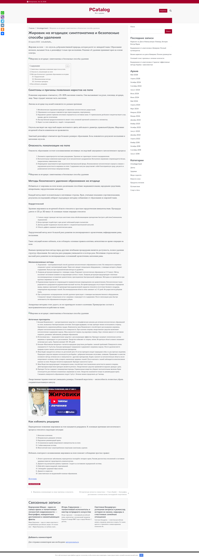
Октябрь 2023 (135, 127)
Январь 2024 (135, 116)
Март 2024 (134, 109)
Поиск (132, 27)
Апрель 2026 (135, 79)
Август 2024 (135, 90)
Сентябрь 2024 (135, 86)
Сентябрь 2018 (135, 150)
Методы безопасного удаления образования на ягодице (50, 74)
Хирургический (39, 77)
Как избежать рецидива (39, 84)
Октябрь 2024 (135, 82)
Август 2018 (135, 154)
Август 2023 (135, 131)
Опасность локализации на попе (42, 72)
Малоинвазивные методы (43, 79)
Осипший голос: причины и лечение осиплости (147, 58)
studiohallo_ (47, 42)
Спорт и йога (135, 190)
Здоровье (133, 171)
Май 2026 (134, 75)
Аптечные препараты (41, 81)
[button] (66, 66)
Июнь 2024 (134, 97)
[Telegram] (2, 21)
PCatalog (99, 9)
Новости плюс (135, 179)
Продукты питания (137, 183)
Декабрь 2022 (135, 135)
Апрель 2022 (135, 139)
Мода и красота (135, 175)
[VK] (2, 25)
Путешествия (135, 186)
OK (141, 555)
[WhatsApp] (2, 13)
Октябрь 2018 (135, 146)
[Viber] (2, 17)
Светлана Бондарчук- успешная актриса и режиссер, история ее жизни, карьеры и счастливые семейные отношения (110, 512)
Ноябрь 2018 (135, 142)
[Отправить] (2, 33)
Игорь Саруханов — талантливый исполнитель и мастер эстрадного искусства (76, 509)
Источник (33, 478)
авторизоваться (72, 542)
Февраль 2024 (135, 112)
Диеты (132, 168)
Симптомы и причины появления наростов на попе (48, 69)
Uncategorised (34, 484)
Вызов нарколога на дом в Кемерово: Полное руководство (151, 54)
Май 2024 (134, 101)
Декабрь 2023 (135, 120)
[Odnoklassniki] (2, 29)
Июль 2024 (134, 94)
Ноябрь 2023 (135, 124)
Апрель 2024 (135, 105)
